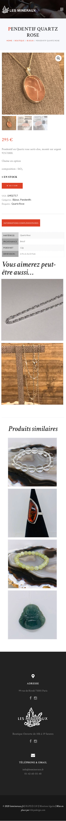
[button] (58, 58)
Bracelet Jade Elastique (32, 561)
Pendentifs (25, 199)
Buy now (13, 186)
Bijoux (30, 40)
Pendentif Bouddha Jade (32, 611)
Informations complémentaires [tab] (21, 223)
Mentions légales (47, 806)
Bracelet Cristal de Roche (32, 459)
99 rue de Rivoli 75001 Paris (33, 690)
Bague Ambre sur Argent (32, 510)
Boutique (19, 40)
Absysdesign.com (37, 810)
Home (9, 40)
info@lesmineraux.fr (33, 769)
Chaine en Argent (32, 306)
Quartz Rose (17, 203)
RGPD (28, 806)
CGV (35, 806)
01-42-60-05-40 (33, 773)
